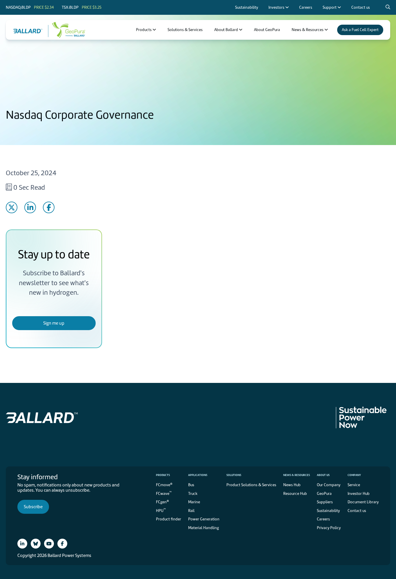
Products (163, 475)
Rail (191, 510)
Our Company (328, 484)
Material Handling (203, 527)
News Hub (292, 484)
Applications (197, 475)
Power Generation (203, 519)
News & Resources (296, 475)
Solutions (233, 475)
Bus (191, 484)
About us (323, 475)
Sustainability (328, 510)
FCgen (162, 501)
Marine (194, 502)
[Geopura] (67, 30)
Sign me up (53, 323)
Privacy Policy (329, 527)
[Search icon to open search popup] (388, 7)
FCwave (164, 493)
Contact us (357, 510)
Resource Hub (295, 493)
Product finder (168, 519)
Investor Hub (359, 493)
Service (354, 484)
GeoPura (324, 493)
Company (354, 475)
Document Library (363, 502)
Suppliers (325, 502)
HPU (161, 510)
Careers (323, 519)
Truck (192, 493)
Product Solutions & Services (251, 484)
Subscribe (33, 507)
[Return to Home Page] (31, 30)
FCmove (164, 484)
